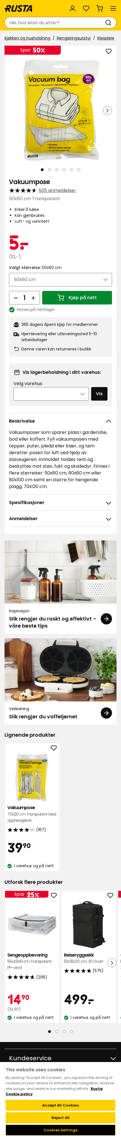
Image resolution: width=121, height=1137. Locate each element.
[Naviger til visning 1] (42, 169)
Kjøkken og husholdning (27, 38)
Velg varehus (28, 383)
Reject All (60, 1117)
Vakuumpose (31, 814)
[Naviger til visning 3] (56, 169)
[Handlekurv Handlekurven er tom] (99, 8)
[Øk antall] (33, 297)
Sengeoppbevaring (29, 961)
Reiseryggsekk (83, 958)
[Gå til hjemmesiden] (19, 8)
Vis (99, 393)
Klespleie (105, 38)
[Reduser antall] (16, 297)
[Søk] (109, 22)
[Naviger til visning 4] (64, 169)
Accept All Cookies (60, 1105)
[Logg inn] (72, 8)
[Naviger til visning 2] (49, 169)
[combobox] (55, 22)
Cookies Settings (60, 1130)
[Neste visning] (107, 110)
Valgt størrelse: (35, 267)
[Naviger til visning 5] (71, 169)
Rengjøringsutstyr (74, 38)
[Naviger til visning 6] (78, 169)
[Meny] (113, 8)
